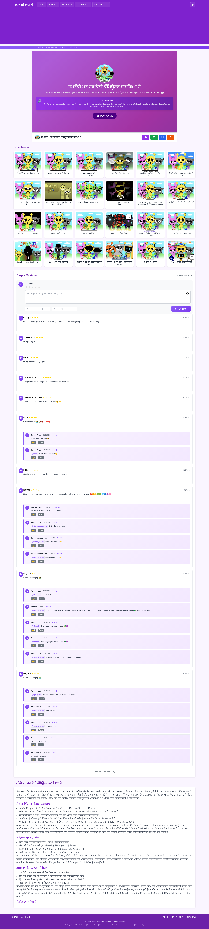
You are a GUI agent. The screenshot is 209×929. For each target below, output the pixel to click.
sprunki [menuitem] (53, 5)
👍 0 (33, 645)
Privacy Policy (177, 917)
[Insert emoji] (187, 293)
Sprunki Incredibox (104, 921)
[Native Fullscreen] (154, 137)
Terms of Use (191, 917)
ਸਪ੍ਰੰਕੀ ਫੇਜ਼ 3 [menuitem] (67, 5)
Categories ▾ (101, 5)
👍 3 (33, 546)
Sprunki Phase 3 (119, 921)
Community (139, 925)
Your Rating (29, 283)
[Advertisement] (104, 27)
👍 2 (33, 442)
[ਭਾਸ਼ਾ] (192, 4)
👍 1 (33, 614)
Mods (132, 925)
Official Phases (80, 925)
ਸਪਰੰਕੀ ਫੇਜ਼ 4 (23, 5)
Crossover (103, 925)
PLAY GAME (106, 116)
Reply (36, 327)
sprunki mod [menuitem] (83, 5)
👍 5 (33, 514)
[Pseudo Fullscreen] (162, 137)
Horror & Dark (92, 925)
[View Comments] (145, 137)
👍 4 (33, 458)
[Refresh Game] (170, 137)
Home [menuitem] (41, 5)
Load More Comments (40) (104, 772)
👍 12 (34, 599)
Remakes (124, 925)
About (165, 917)
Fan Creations (114, 925)
